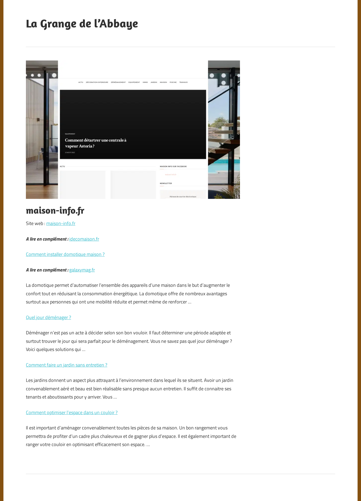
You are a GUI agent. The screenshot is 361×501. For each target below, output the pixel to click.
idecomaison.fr (84, 238)
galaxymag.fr (82, 269)
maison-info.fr (60, 223)
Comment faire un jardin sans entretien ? (66, 364)
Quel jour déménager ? (48, 317)
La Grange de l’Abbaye (82, 23)
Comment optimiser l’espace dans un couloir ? (72, 412)
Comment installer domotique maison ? (65, 254)
